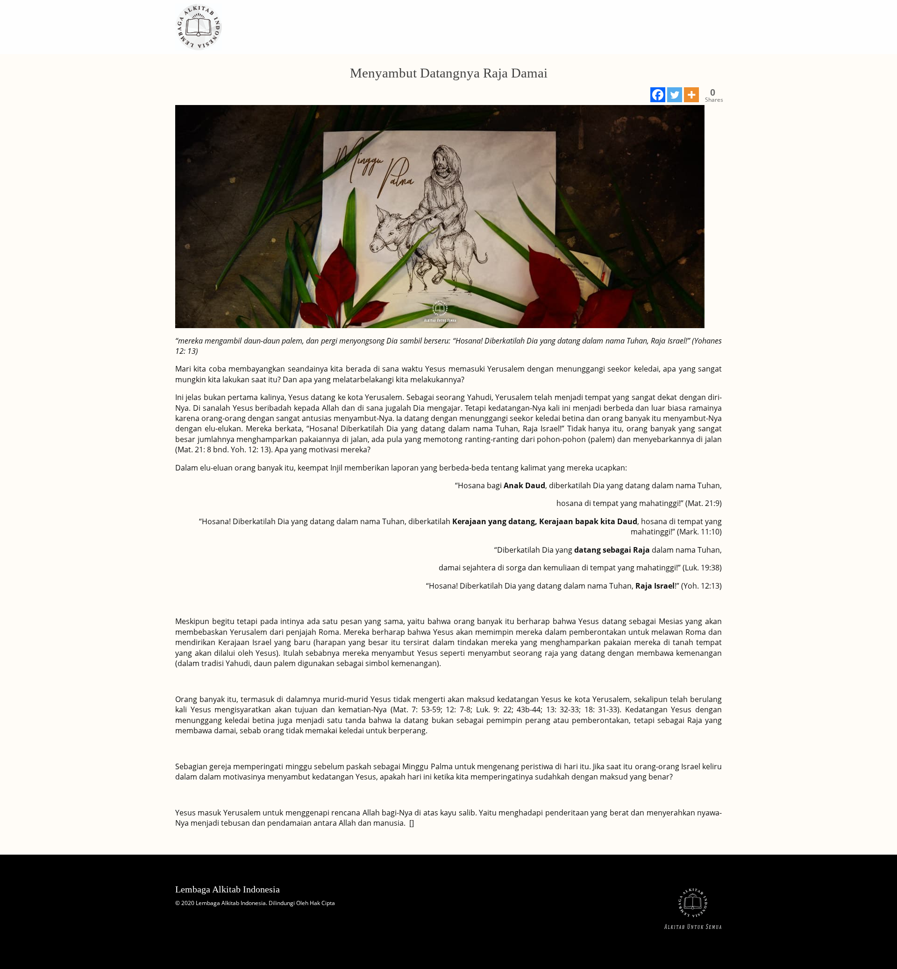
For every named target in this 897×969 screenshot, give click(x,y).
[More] (691, 94)
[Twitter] (674, 94)
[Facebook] (657, 94)
